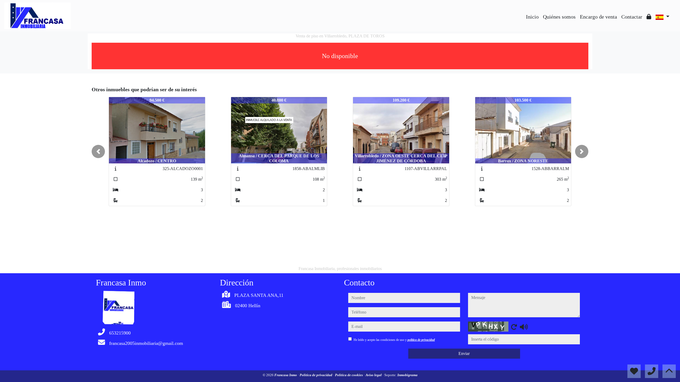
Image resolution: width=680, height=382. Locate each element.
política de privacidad (421, 340)
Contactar (631, 17)
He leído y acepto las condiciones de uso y (394, 340)
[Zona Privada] (648, 17)
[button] (98, 151)
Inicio (532, 17)
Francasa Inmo (286, 375)
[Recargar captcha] (514, 327)
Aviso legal (374, 375)
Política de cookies (349, 375)
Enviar (464, 353)
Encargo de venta (598, 17)
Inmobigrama (407, 375)
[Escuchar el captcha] (524, 327)
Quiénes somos (559, 17)
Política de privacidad (316, 375)
